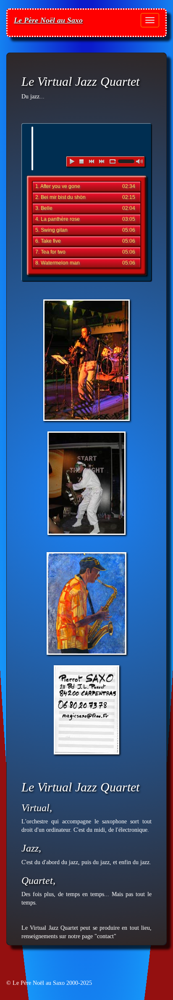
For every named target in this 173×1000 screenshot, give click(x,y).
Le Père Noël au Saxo (48, 20)
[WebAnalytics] (23, 974)
